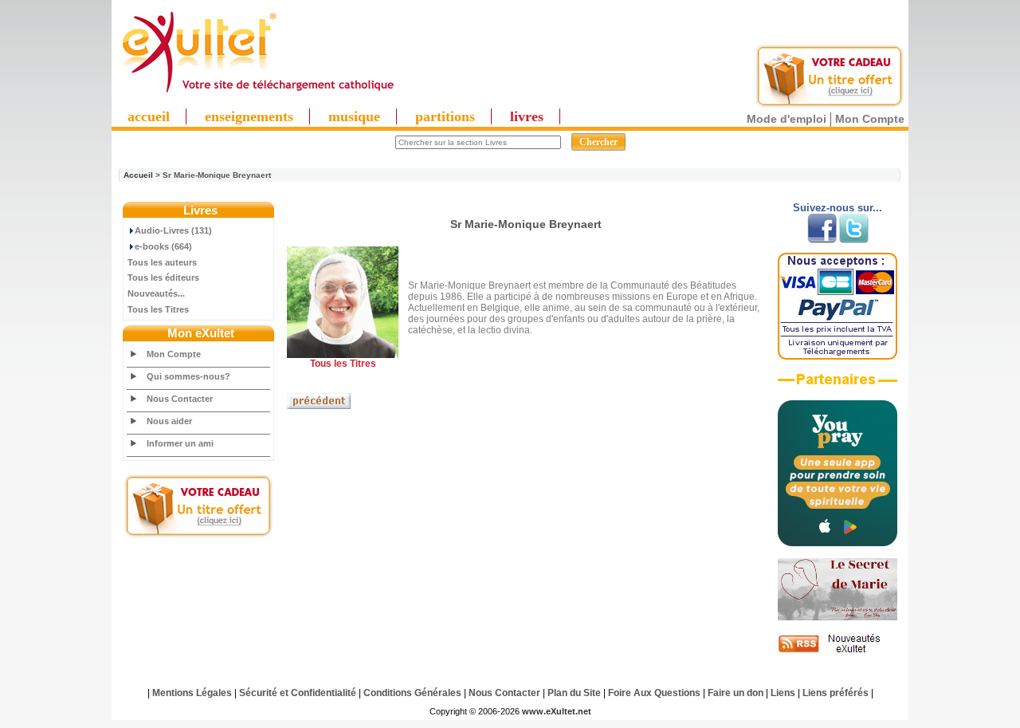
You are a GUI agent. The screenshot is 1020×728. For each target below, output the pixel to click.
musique (354, 116)
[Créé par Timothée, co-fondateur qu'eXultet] (837, 543)
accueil (149, 116)
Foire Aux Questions (654, 692)
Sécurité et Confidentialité (297, 692)
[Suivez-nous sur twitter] (854, 240)
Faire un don (735, 692)
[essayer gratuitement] (829, 105)
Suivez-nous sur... (837, 208)
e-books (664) (163, 246)
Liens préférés (835, 692)
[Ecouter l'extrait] (837, 385)
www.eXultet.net (556, 711)
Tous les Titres (158, 309)
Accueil (138, 175)
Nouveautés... (156, 293)
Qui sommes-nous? (188, 376)
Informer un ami (180, 443)
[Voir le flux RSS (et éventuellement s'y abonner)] (837, 652)
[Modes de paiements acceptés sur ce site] (837, 356)
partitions (445, 116)
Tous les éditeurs (163, 277)
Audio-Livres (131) (173, 230)
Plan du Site (574, 692)
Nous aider (169, 421)
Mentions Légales (192, 692)
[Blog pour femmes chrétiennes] (837, 617)
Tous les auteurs (162, 262)
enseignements (249, 116)
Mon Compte (869, 118)
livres (526, 116)
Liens (783, 692)
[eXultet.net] (257, 93)
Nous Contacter (180, 398)
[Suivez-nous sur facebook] (822, 240)
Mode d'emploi (786, 118)
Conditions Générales (412, 692)
